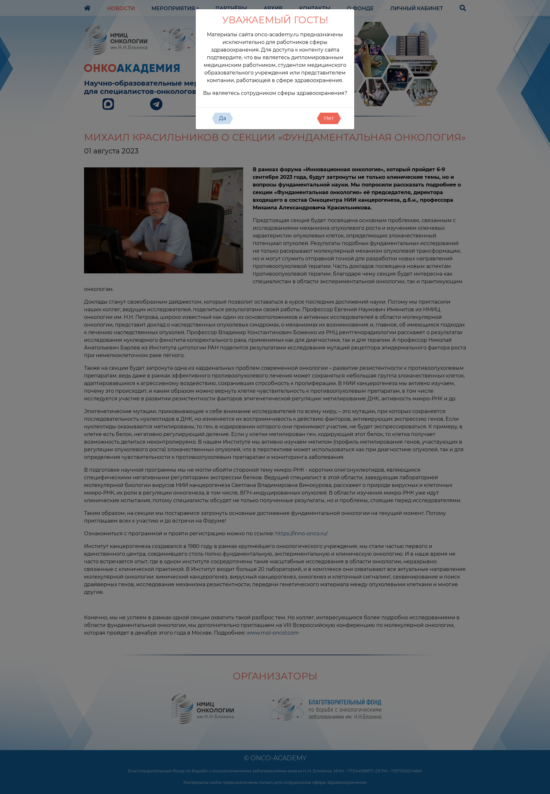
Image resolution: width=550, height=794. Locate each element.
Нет (329, 118)
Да (222, 118)
